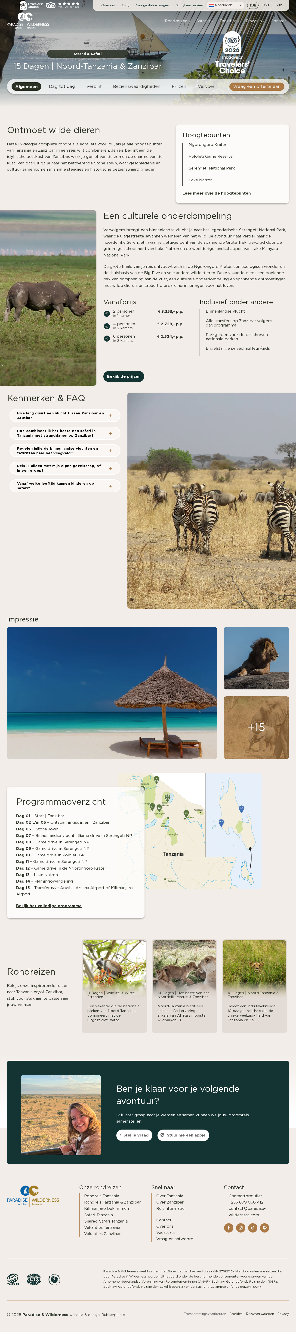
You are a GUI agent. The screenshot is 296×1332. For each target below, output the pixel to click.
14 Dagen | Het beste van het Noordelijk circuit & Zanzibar (183, 995)
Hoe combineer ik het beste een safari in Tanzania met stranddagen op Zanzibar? (56, 433)
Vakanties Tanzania (102, 1228)
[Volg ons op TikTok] (252, 1228)
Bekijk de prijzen (124, 376)
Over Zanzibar (170, 1202)
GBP (278, 5)
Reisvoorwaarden (260, 1314)
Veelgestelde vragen (152, 5)
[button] (225, 5)
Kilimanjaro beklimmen (106, 1208)
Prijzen (179, 86)
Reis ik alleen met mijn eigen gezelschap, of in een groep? (59, 468)
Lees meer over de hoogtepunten (216, 193)
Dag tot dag (62, 86)
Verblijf (94, 86)
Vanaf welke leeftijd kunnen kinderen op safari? (55, 485)
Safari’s (203, 21)
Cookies (236, 1314)
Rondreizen (176, 21)
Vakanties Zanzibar (102, 1234)
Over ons (108, 5)
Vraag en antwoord (175, 1239)
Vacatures (166, 1233)
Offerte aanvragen (266, 1323)
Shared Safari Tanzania (106, 1221)
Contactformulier (245, 1196)
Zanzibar (227, 21)
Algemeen (26, 86)
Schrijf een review (190, 5)
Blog (126, 5)
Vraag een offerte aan (257, 86)
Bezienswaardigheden (136, 86)
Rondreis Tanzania (101, 1196)
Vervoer (206, 86)
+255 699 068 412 (246, 1202)
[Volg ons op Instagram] (240, 1228)
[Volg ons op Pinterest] (264, 1228)
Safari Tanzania (98, 1215)
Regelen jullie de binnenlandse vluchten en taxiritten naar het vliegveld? (57, 450)
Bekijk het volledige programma (49, 905)
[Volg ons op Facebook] (228, 1228)
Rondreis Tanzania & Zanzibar (112, 1202)
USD (265, 5)
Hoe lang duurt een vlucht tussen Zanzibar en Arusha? (60, 415)
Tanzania (253, 21)
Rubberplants (113, 1315)
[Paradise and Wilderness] (30, 21)
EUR (253, 5)
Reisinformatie (170, 1208)
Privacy (283, 1314)
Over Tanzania (169, 1196)
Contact (278, 21)
